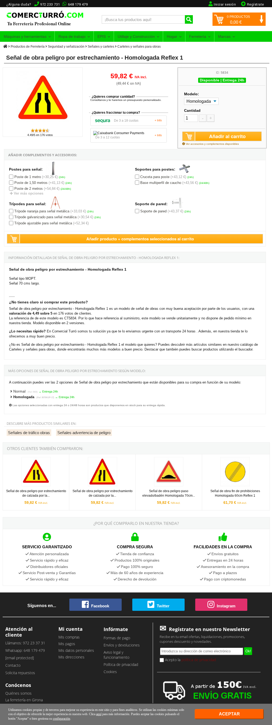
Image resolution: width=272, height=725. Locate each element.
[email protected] (19, 657)
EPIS (101, 36)
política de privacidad (198, 659)
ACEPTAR (229, 714)
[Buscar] (189, 19)
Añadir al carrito (227, 136)
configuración (61, 718)
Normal (25, 391)
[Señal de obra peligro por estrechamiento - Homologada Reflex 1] (43, 125)
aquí (98, 714)
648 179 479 (78, 4)
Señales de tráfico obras (29, 432)
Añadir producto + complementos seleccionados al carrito (140, 239)
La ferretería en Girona (24, 699)
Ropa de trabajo (72, 36)
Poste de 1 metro (27, 177)
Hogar (172, 36)
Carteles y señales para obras (139, 46)
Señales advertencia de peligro (83, 432)
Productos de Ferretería (28, 46)
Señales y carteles (101, 46)
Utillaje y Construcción (136, 36)
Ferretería (197, 36)
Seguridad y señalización (66, 46)
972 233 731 (50, 4)
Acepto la (190, 659)
